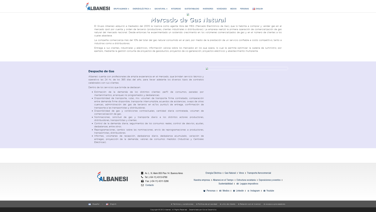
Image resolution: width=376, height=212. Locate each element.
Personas (244, 9)
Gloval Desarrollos (209, 210)
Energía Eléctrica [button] (141, 9)
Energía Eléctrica (213, 172)
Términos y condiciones (183, 204)
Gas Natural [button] (160, 9)
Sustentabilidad (192, 9)
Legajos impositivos (248, 183)
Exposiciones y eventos (270, 179)
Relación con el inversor (250, 204)
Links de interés (228, 204)
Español (95, 204)
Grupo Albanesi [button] (121, 9)
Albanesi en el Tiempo (223, 179)
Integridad (176, 9)
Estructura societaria (246, 179)
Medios (233, 9)
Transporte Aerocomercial (259, 172)
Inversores (208, 9)
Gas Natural (230, 172)
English (112, 204)
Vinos (241, 172)
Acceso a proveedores (275, 204)
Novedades (222, 9)
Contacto (149, 185)
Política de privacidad (207, 204)
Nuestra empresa (202, 179)
